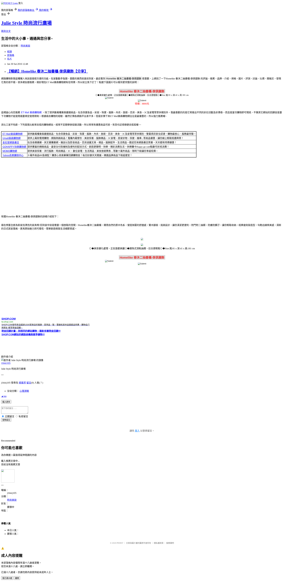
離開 (17, 578)
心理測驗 (24, 391)
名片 (9, 59)
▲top (4, 396)
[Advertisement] (142, 186)
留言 (28, 382)
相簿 (9, 51)
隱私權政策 (158, 543)
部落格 (10, 55)
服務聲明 (170, 543)
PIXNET (120, 543)
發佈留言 (6, 420)
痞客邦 (22, 382)
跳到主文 (6, 31)
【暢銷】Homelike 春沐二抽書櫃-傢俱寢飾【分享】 (47, 71)
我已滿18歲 (7, 578)
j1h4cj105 (6, 363)
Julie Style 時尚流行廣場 (26, 23)
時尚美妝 (25, 46)
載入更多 (6, 402)
